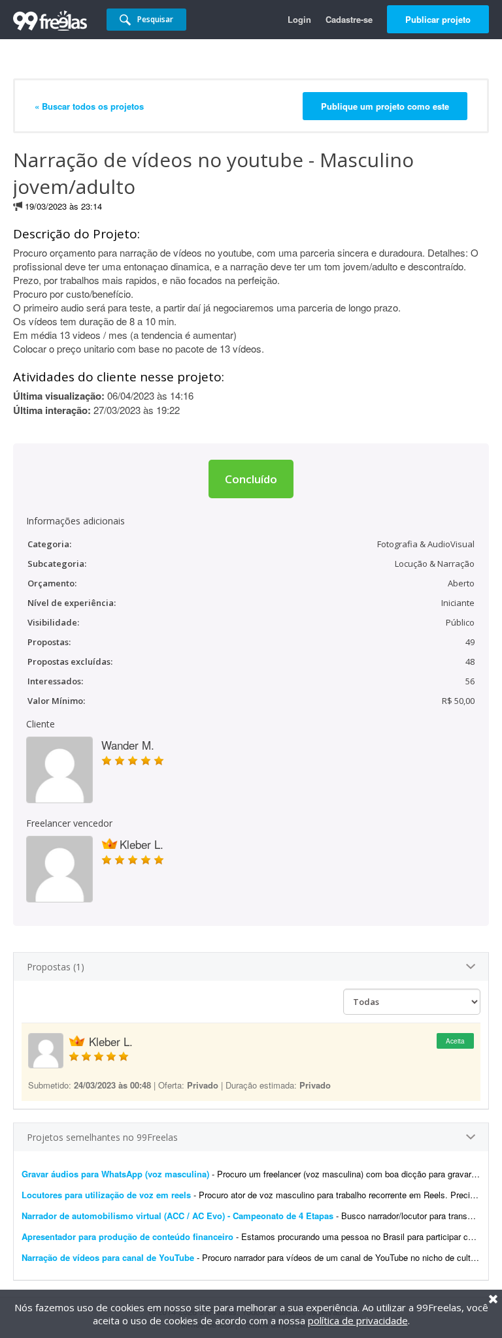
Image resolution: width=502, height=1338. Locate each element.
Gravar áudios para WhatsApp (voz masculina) (115, 1174)
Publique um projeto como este (385, 106)
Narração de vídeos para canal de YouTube (108, 1257)
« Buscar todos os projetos (89, 106)
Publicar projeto (438, 19)
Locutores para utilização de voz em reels (106, 1194)
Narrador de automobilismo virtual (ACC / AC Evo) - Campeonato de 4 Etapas (177, 1215)
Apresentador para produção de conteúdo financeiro (127, 1236)
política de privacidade (358, 1320)
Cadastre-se (349, 19)
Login (299, 19)
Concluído (251, 478)
